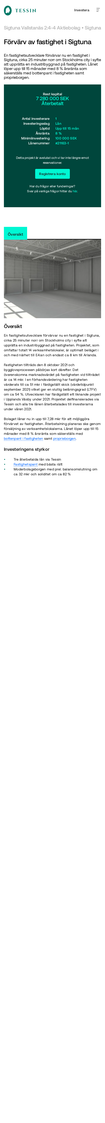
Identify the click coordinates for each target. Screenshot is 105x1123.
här (75, 191)
